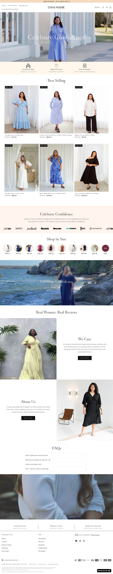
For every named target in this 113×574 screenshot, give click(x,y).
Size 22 (51, 253)
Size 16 (18, 253)
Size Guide (5, 551)
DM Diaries (42, 538)
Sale (105, 253)
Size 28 (83, 253)
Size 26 (72, 253)
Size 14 (7, 253)
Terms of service (42, 564)
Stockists (41, 545)
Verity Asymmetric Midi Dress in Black (86, 193)
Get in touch (95, 535)
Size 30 (94, 253)
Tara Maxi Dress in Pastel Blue (14, 135)
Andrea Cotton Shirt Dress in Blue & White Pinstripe (56, 135)
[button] (4, 5)
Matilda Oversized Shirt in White (85, 135)
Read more (85, 358)
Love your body (56, 285)
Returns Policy (6, 545)
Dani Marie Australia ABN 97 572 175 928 (16, 564)
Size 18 (29, 253)
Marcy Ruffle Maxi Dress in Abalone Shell (52, 193)
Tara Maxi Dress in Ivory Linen (14, 193)
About (4, 538)
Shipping (5, 548)
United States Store (53, 564)
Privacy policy (32, 564)
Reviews (41, 542)
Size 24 (62, 253)
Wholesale (41, 551)
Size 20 (40, 253)
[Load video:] (56, 496)
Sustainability (42, 548)
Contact (4, 542)
